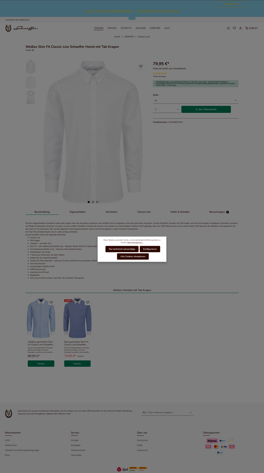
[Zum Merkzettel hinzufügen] (141, 66)
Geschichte (142, 440)
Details (41, 363)
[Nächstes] (144, 132)
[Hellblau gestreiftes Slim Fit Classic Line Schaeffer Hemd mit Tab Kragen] (41, 317)
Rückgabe (75, 445)
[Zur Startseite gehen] (23, 28)
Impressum (142, 450)
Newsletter (76, 455)
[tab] (42, 212)
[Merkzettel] (234, 28)
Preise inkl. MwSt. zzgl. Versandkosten (169, 68)
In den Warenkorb (206, 109)
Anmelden (10, 20)
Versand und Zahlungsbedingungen (22, 450)
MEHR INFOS (231, 4)
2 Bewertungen (159, 76)
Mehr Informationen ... (135, 242)
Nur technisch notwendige (122, 249)
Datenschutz (11, 445)
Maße (139, 445)
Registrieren (24, 20)
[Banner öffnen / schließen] (132, 16)
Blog (7, 455)
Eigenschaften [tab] (78, 212)
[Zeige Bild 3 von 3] (97, 202)
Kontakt (74, 440)
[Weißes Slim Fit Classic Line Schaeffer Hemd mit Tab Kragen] (93, 132)
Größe (155, 95)
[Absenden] (190, 412)
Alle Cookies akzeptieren (132, 256)
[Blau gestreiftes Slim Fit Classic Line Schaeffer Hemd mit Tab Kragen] (77, 317)
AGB (7, 440)
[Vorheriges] (41, 132)
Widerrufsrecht (78, 450)
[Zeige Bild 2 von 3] (93, 202)
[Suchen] (228, 28)
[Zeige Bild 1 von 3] (89, 202)
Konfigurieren (150, 249)
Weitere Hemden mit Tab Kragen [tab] (132, 290)
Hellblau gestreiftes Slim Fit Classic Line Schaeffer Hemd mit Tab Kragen (40, 343)
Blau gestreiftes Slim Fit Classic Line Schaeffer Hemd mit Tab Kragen (76, 343)
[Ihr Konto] (240, 28)
